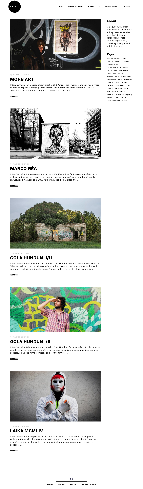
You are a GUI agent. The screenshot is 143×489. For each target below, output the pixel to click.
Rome (125, 88)
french (109, 70)
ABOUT (50, 484)
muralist (110, 82)
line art (120, 79)
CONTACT (62, 484)
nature (117, 82)
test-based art (121, 97)
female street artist (114, 67)
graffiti (115, 70)
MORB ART (22, 79)
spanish (115, 91)
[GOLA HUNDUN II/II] (55, 223)
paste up (110, 85)
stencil (122, 91)
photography (119, 85)
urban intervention (113, 100)
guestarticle (124, 70)
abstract (110, 58)
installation (122, 73)
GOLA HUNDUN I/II (30, 341)
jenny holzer (111, 79)
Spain (109, 91)
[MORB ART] (55, 44)
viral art (124, 100)
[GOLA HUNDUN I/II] (55, 309)
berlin (124, 58)
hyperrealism (111, 73)
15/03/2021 (25, 164)
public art (110, 88)
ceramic (117, 61)
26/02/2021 (25, 337)
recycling (118, 88)
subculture (111, 97)
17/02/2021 (25, 426)
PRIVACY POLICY (89, 484)
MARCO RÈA (23, 168)
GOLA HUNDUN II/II (31, 257)
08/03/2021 (25, 253)
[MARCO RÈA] (55, 133)
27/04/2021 (25, 75)
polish (128, 85)
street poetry (127, 94)
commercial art (112, 64)
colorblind (125, 61)
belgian (117, 58)
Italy (129, 76)
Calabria (110, 61)
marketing (128, 79)
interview (110, 76)
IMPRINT (74, 484)
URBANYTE (16, 75)
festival (125, 67)
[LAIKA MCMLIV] (55, 396)
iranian (117, 76)
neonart (124, 82)
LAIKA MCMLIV (26, 430)
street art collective (114, 94)
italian (124, 76)
